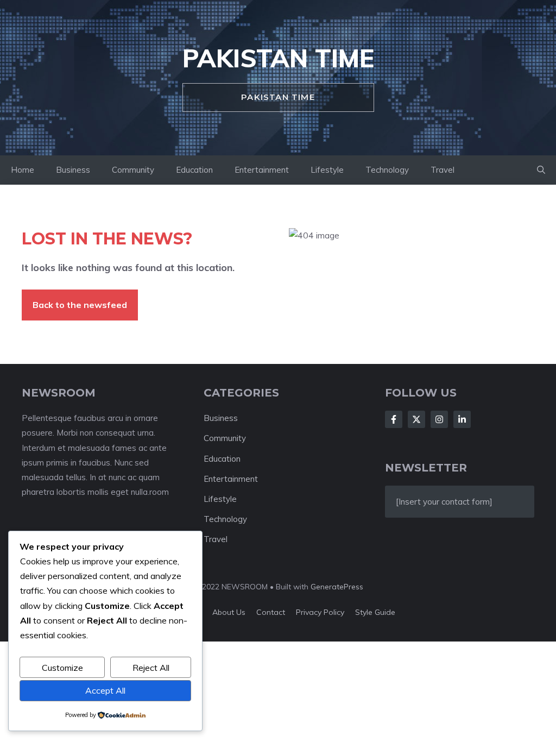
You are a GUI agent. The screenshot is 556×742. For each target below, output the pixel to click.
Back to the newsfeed (80, 304)
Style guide (375, 612)
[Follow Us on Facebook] (393, 419)
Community (133, 170)
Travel (442, 170)
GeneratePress (337, 587)
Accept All (105, 690)
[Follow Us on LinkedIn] (462, 419)
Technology (387, 170)
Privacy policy (320, 612)
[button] (541, 170)
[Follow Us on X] (416, 419)
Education (194, 170)
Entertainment (262, 170)
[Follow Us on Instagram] (439, 419)
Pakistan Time (278, 58)
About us (228, 612)
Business (73, 170)
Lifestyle (327, 170)
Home (22, 170)
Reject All (150, 667)
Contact (270, 612)
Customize (62, 667)
